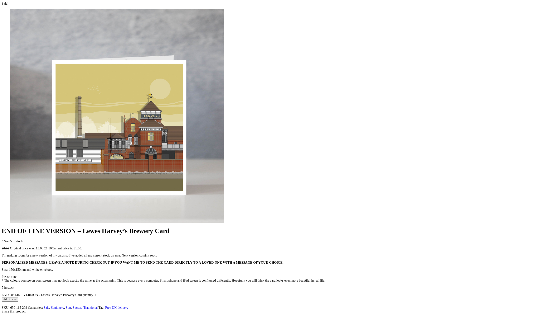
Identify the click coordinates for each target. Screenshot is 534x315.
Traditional (90, 307)
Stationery (57, 307)
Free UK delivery (116, 307)
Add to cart (10, 299)
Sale (46, 307)
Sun (68, 307)
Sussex (77, 307)
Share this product (13, 311)
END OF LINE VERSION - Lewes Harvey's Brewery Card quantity (47, 295)
